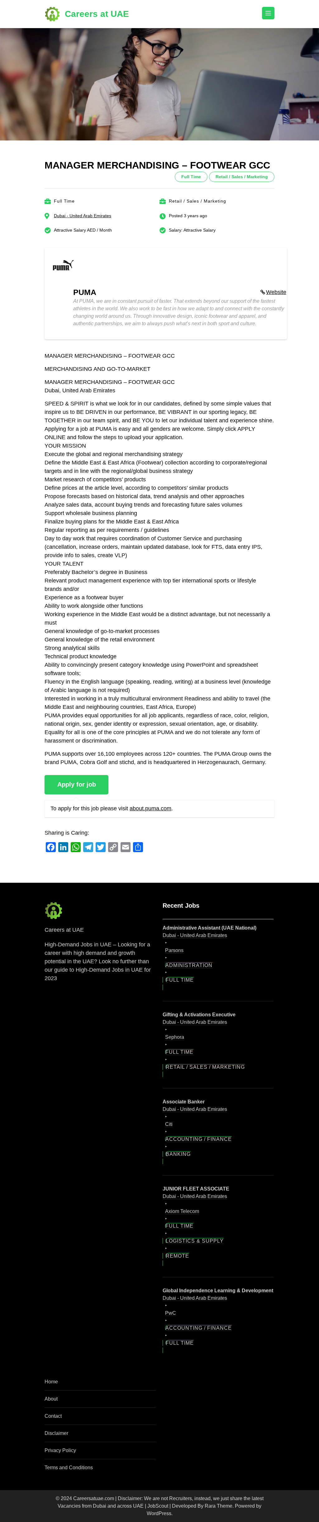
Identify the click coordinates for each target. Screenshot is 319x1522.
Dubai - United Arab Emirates (82, 215)
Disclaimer (56, 1404)
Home (51, 1353)
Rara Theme (218, 1477)
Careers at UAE (97, 14)
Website (276, 292)
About (51, 1370)
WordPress (159, 1484)
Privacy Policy (60, 1421)
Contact (53, 1387)
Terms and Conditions (69, 1438)
